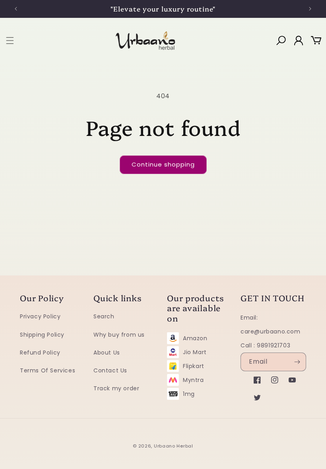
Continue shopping (163, 164)
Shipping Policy (42, 335)
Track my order (116, 388)
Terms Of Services (47, 370)
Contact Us (110, 370)
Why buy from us (119, 335)
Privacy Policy (40, 316)
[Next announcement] (310, 8)
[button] (10, 40)
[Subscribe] (297, 362)
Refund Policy (40, 353)
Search (103, 316)
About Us (106, 353)
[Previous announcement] (16, 8)
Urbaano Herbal (173, 446)
